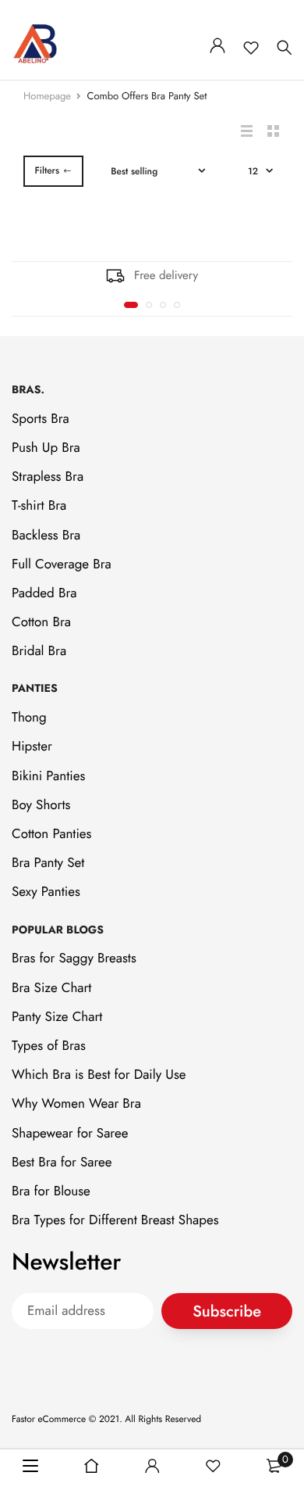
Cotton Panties (51, 834)
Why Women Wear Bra (76, 1104)
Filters (46, 170)
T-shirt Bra (39, 506)
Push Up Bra (46, 448)
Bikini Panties (48, 776)
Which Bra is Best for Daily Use (99, 1075)
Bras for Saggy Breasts (74, 959)
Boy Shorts (41, 805)
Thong (29, 717)
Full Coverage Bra (61, 564)
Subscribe (227, 1311)
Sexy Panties (46, 892)
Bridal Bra (39, 651)
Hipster (32, 747)
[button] (131, 305)
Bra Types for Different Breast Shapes (115, 1220)
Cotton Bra (41, 622)
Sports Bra (40, 419)
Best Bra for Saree (62, 1162)
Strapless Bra (47, 476)
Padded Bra (44, 593)
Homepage (47, 95)
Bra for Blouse (51, 1191)
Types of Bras (49, 1046)
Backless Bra (46, 535)
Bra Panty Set (48, 863)
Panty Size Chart (57, 1017)
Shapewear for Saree (70, 1133)
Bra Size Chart (51, 988)
